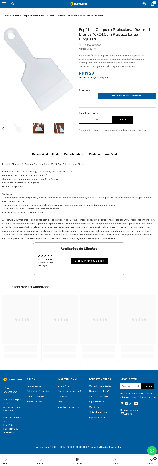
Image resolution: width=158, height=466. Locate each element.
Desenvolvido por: (129, 410)
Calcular (122, 119)
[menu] (4, 4)
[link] (20, 348)
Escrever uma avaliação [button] (89, 260)
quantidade (84, 90)
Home (6, 15)
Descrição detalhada (45, 154)
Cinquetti (91, 48)
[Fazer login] (144, 4)
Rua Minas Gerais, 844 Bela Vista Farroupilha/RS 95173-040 (12, 425)
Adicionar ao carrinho (126, 95)
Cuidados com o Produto (105, 154)
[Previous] (3, 128)
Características (74, 154)
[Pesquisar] (13, 4)
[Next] (73, 128)
